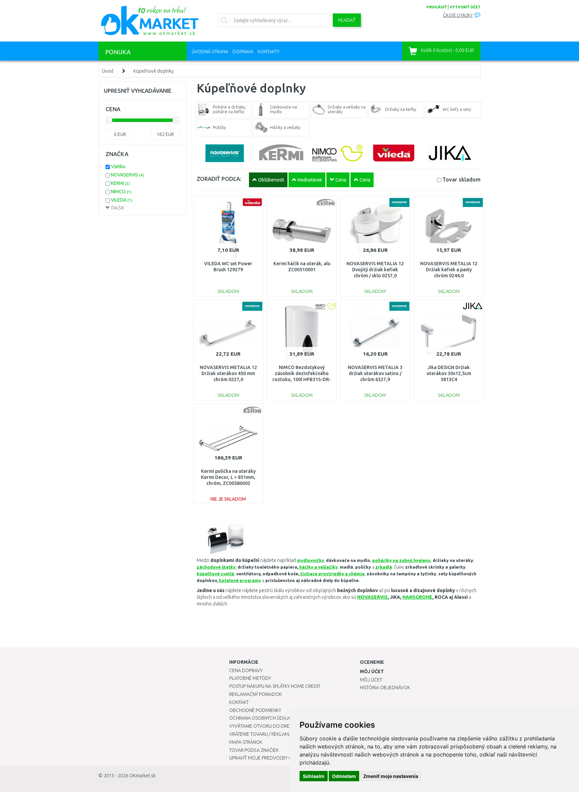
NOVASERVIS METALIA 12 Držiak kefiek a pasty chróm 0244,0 (448, 269)
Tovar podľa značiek (254, 750)
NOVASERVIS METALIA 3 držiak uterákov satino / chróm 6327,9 (375, 373)
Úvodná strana (210, 51)
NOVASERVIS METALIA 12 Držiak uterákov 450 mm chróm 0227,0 (228, 373)
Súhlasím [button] (313, 776)
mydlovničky (310, 560)
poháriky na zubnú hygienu (401, 560)
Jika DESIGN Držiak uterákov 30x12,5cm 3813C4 (449, 373)
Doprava (243, 51)
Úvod (107, 71)
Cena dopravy (245, 670)
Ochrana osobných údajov (262, 718)
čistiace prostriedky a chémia (332, 573)
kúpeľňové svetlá (215, 573)
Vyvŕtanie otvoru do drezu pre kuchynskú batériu (289, 726)
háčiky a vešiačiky (318, 567)
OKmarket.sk (142, 775)
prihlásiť (437, 7)
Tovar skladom (461, 179)
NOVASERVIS (127, 174)
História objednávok (385, 687)
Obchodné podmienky (255, 710)
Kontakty (268, 51)
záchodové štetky (216, 567)
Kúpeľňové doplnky (153, 71)
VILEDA (121, 200)
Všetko (118, 166)
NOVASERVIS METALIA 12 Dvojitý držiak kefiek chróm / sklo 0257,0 (375, 269)
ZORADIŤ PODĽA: (219, 178)
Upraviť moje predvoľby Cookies (268, 758)
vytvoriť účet (465, 7)
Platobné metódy (250, 678)
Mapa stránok (245, 742)
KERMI (120, 183)
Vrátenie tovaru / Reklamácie (264, 734)
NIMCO (121, 191)
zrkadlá (383, 567)
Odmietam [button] (344, 776)
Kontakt (239, 702)
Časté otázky (458, 15)
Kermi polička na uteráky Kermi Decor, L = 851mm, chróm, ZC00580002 (228, 477)
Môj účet (371, 679)
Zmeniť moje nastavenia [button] (390, 776)
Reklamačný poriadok (255, 694)
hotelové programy (240, 580)
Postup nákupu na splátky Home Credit (274, 686)
